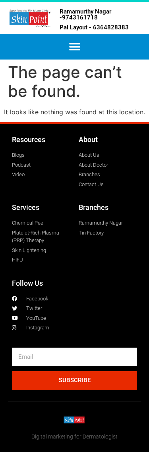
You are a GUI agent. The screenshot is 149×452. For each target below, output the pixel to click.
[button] (74, 47)
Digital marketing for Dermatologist (74, 436)
